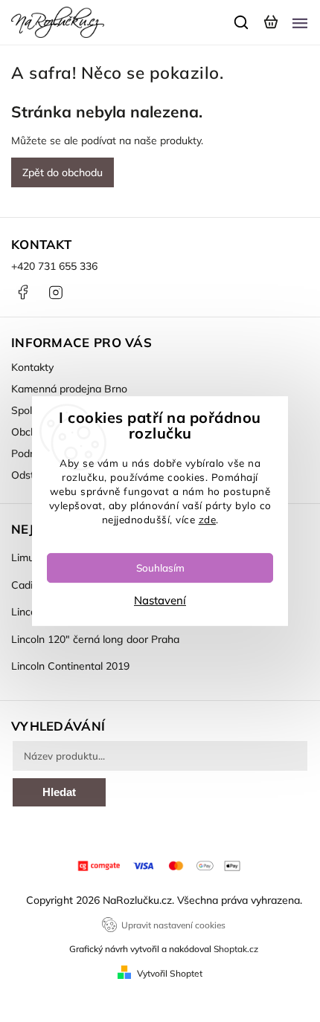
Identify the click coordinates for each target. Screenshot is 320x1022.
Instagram (56, 292)
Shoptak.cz (236, 948)
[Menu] (300, 22)
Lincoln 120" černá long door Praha (95, 639)
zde (208, 519)
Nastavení (160, 600)
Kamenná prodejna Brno (69, 388)
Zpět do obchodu (62, 172)
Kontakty (32, 367)
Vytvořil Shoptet (169, 973)
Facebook (22, 292)
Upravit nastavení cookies (173, 925)
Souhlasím (160, 567)
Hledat (59, 792)
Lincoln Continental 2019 (70, 666)
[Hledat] (241, 22)
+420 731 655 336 (54, 266)
